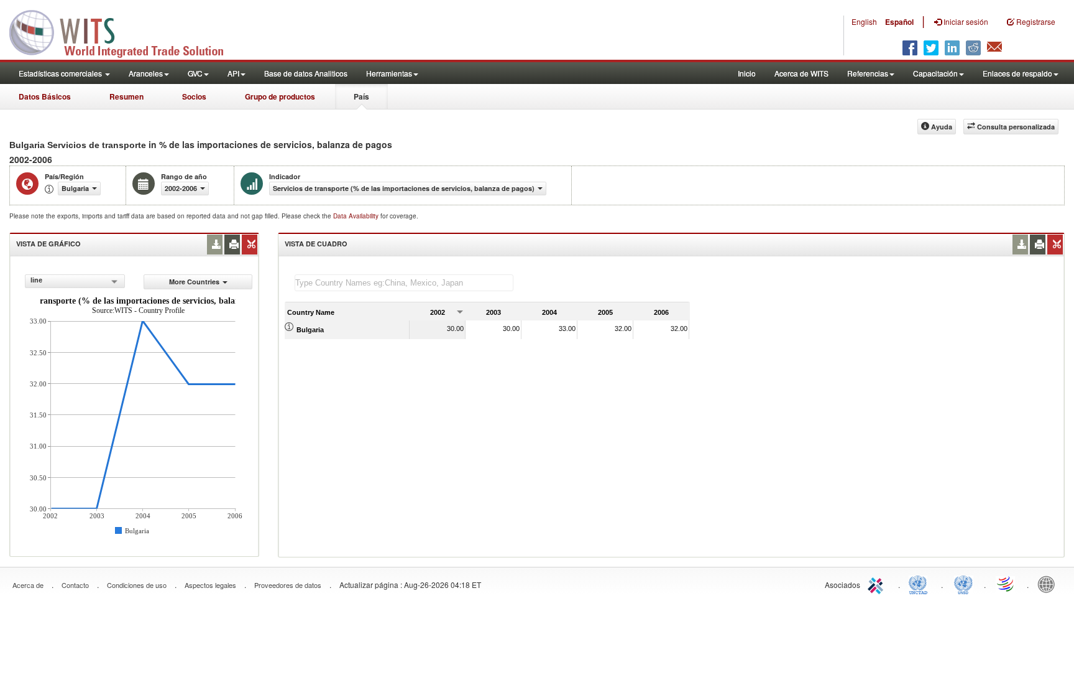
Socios (194, 96)
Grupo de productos (280, 96)
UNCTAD (920, 583)
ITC (877, 583)
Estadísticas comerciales (61, 73)
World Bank (1049, 583)
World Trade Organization (1006, 583)
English (864, 21)
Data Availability (356, 216)
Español (899, 21)
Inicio (747, 73)
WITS (124, 31)
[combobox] (75, 281)
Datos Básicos (45, 96)
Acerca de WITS (801, 73)
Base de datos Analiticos (305, 73)
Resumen (126, 96)
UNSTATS (963, 583)
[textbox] (404, 282)
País (361, 96)
